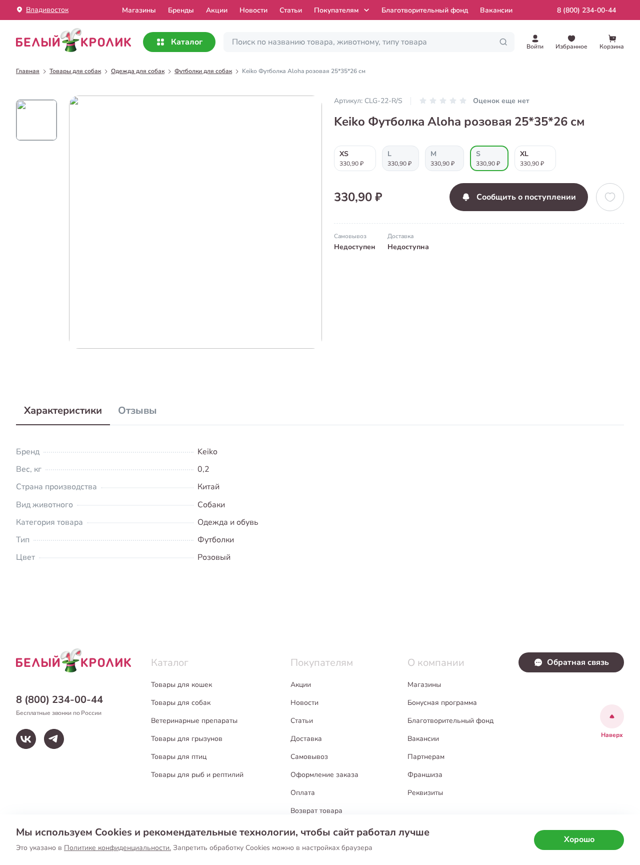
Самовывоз (309, 756)
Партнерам (426, 756)
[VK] (26, 739)
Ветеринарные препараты (194, 720)
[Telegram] (54, 739)
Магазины (424, 684)
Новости (254, 10)
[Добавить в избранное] (610, 197)
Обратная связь (578, 662)
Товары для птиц (178, 756)
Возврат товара (316, 810)
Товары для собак (180, 702)
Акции (217, 10)
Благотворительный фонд (425, 10)
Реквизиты (425, 792)
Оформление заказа (324, 774)
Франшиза (425, 774)
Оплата (302, 792)
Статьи (291, 10)
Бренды (181, 10)
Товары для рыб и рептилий (197, 774)
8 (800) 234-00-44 (586, 10)
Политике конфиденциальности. (117, 847)
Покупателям (336, 10)
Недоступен (355, 247)
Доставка (306, 738)
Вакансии (496, 10)
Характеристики (63, 410)
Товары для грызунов (186, 738)
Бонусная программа (442, 702)
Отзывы (137, 410)
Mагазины (139, 10)
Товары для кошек (181, 684)
